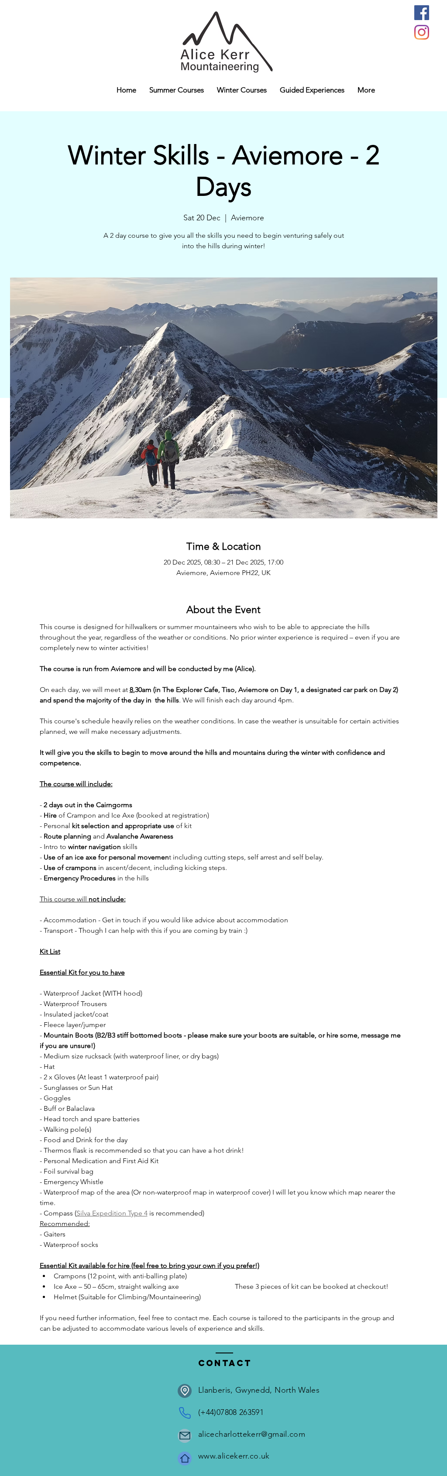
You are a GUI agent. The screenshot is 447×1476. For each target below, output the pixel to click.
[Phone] (184, 1413)
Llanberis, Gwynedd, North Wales (259, 1390)
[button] (241, 90)
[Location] (185, 1391)
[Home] (185, 1459)
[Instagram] (421, 32)
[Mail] (185, 1436)
